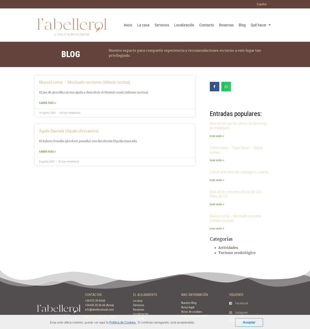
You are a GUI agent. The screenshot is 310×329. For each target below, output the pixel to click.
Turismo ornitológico (237, 253)
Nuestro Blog (189, 303)
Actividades (228, 247)
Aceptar (249, 322)
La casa (143, 25)
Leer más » (217, 136)
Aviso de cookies (191, 311)
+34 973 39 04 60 (95, 300)
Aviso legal (187, 307)
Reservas (226, 25)
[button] (238, 303)
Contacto (206, 25)
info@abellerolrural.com (99, 309)
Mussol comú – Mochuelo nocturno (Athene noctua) (84, 82)
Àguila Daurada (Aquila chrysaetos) (68, 130)
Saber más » (47, 102)
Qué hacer (259, 25)
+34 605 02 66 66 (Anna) (99, 305)
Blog (242, 25)
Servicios (162, 25)
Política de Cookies (122, 322)
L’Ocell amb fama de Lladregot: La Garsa (239, 172)
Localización (184, 25)
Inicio (128, 25)
